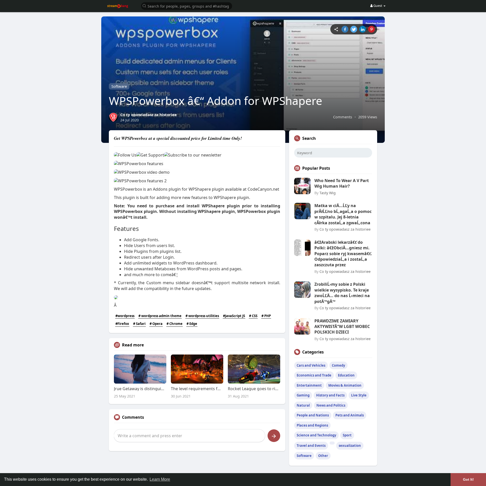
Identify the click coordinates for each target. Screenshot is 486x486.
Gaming (303, 395)
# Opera (156, 323)
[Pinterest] (371, 29)
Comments (342, 116)
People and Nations (313, 415)
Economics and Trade (314, 375)
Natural (303, 405)
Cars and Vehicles (311, 365)
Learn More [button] (160, 479)
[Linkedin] (363, 29)
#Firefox (122, 323)
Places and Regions (312, 425)
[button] (186, 6)
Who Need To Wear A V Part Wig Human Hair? (341, 183)
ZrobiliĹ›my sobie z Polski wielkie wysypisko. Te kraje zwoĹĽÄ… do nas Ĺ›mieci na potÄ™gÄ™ (342, 292)
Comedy (338, 365)
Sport (347, 435)
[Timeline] (336, 29)
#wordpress (124, 316)
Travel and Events (311, 445)
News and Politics (330, 405)
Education (346, 375)
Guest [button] (378, 5)
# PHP (266, 316)
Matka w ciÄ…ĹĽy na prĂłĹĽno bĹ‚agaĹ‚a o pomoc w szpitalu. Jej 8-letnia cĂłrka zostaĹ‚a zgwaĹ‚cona (343, 214)
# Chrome (175, 323)
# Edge (192, 323)
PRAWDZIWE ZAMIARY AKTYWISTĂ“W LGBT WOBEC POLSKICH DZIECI (342, 326)
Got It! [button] (468, 479)
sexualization (350, 445)
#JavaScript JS (234, 316)
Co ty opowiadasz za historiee (148, 114)
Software (119, 86)
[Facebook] (345, 29)
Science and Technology (316, 435)
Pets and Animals (349, 415)
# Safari (139, 323)
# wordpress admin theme (159, 316)
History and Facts (330, 395)
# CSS (253, 316)
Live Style (359, 395)
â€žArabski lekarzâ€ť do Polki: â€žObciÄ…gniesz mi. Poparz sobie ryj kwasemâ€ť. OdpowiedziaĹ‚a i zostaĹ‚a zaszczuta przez (343, 253)
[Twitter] (354, 29)
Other (323, 455)
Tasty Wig (327, 192)
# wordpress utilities (202, 316)
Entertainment (309, 385)
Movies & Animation (344, 385)
